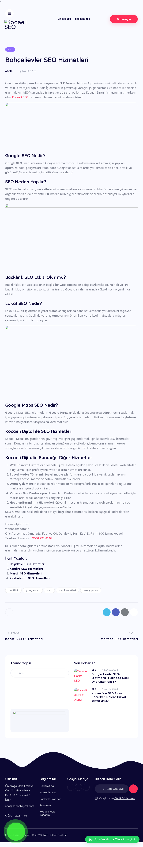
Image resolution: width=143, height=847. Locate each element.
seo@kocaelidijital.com (19, 806)
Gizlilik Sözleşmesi (124, 798)
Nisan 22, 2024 (110, 669)
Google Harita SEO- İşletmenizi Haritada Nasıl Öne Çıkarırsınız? (110, 677)
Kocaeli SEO (20, 97)
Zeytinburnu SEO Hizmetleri (30, 578)
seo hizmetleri (67, 590)
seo (49, 590)
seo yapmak (91, 590)
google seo (32, 590)
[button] (112, 839)
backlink (13, 590)
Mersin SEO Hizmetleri (26, 573)
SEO (10, 49)
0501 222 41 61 (42, 538)
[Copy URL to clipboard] (134, 612)
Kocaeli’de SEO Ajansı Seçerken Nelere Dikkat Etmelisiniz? (109, 697)
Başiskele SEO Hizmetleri (27, 564)
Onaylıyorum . (117, 798)
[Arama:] (39, 673)
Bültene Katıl (133, 790)
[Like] (9, 612)
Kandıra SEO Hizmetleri (26, 569)
